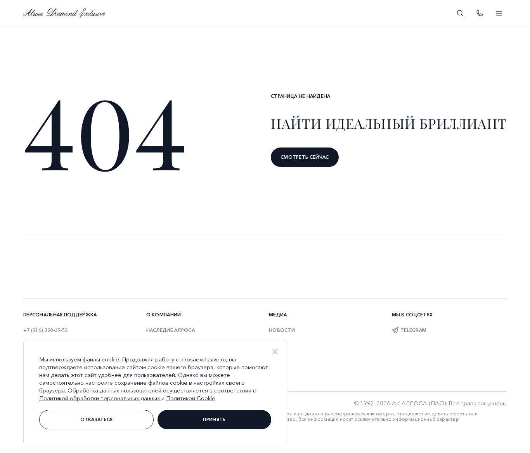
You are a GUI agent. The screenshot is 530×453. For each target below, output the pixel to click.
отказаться (96, 419)
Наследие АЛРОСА (170, 330)
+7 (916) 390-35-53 (45, 330)
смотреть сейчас (305, 157)
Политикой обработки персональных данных (100, 398)
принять (214, 419)
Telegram (413, 330)
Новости (282, 330)
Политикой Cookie (190, 398)
